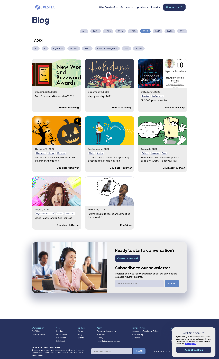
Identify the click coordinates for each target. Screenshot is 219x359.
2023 (133, 31)
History (100, 338)
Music (91, 153)
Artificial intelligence (107, 48)
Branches (101, 334)
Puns (164, 153)
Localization (61, 334)
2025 (108, 31)
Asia (126, 48)
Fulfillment (60, 341)
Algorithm (58, 48)
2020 (170, 31)
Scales (100, 153)
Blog (80, 334)
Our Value (36, 331)
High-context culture (45, 213)
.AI (35, 48)
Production (61, 338)
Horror (51, 153)
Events (81, 338)
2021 (157, 31)
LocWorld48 (157, 96)
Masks (59, 213)
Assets (138, 48)
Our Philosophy (38, 334)
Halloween (40, 153)
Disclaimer (136, 338)
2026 (95, 31)
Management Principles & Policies (145, 331)
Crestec (145, 96)
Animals (73, 48)
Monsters (61, 153)
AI (45, 48)
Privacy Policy (137, 334)
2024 (120, 31)
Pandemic (70, 213)
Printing (59, 331)
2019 (182, 31)
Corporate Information (106, 331)
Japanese (155, 153)
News (80, 331)
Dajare (145, 153)
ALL (84, 31)
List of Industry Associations (108, 341)
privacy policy (190, 343)
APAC (87, 48)
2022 (145, 31)
